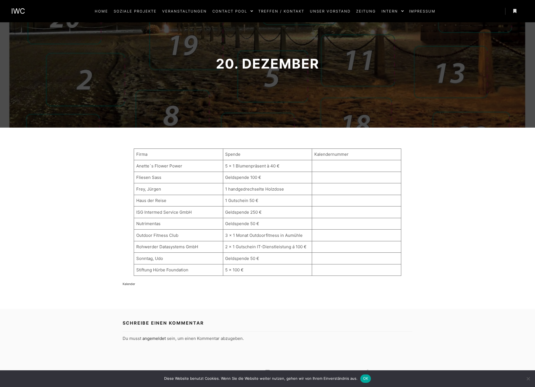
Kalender (129, 284)
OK (365, 378)
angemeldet (154, 338)
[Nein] (528, 378)
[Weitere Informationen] (515, 11)
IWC (18, 11)
